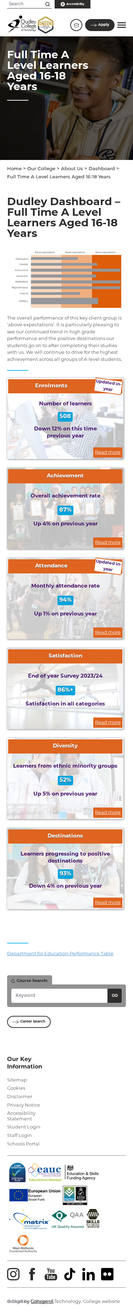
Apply (103, 25)
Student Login (23, 1127)
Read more (108, 452)
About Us (72, 169)
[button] (122, 25)
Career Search (32, 1022)
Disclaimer (19, 1097)
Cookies (16, 1088)
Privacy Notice (23, 1105)
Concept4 (42, 1301)
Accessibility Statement (21, 1116)
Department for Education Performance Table (60, 954)
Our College (41, 169)
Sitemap (17, 1080)
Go (115, 996)
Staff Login (19, 1135)
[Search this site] (47, 4)
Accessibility (75, 4)
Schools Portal (23, 1144)
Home (14, 169)
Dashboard (102, 169)
